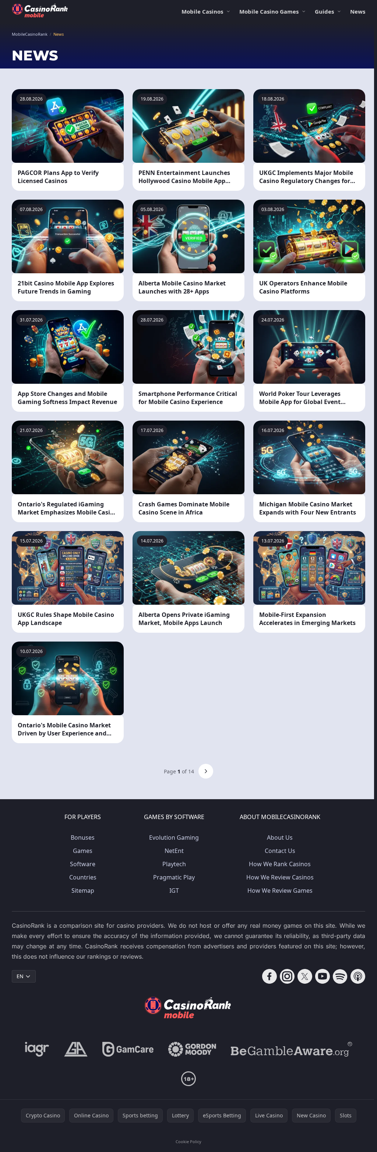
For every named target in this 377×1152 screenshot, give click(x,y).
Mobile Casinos (202, 11)
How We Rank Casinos (280, 864)
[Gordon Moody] (192, 1049)
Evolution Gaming (174, 837)
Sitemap (82, 890)
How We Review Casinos (280, 877)
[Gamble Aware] (291, 1049)
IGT (174, 890)
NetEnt (174, 851)
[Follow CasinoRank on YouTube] (322, 976)
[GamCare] (128, 1049)
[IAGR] (37, 1049)
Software (82, 864)
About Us (280, 837)
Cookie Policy (188, 1141)
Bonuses (83, 837)
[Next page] (205, 771)
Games (82, 851)
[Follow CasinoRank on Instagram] (287, 976)
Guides (324, 11)
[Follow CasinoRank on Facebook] (269, 976)
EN (20, 976)
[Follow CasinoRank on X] (304, 976)
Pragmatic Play (174, 877)
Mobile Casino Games (269, 11)
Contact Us (280, 851)
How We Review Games (280, 890)
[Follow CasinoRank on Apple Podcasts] (357, 976)
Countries (82, 877)
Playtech (174, 864)
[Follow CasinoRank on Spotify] (340, 976)
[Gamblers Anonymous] (76, 1049)
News (357, 11)
